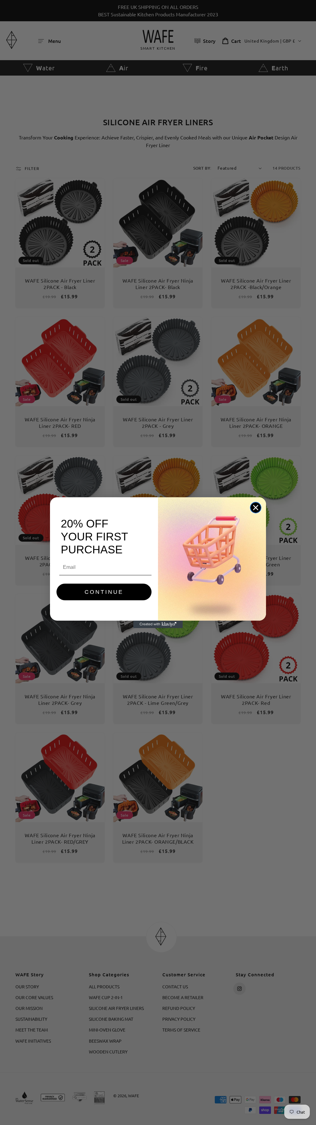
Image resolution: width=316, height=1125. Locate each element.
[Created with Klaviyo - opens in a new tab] (158, 624)
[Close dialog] (255, 507)
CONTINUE (104, 592)
